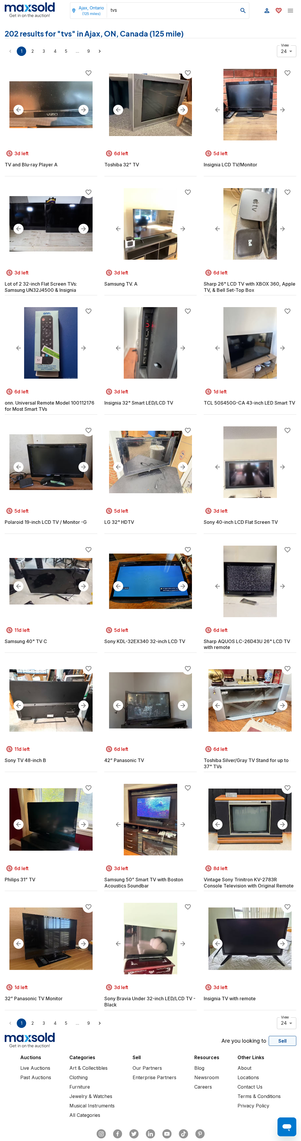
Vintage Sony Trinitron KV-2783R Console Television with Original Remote (249, 883)
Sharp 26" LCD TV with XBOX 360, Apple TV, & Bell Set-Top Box (249, 287)
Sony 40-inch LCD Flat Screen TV (241, 522)
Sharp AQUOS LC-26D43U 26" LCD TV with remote (247, 644)
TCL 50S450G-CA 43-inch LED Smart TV (249, 403)
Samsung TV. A (121, 284)
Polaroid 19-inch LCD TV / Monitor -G (46, 522)
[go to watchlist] (279, 10)
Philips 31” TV (20, 879)
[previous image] (19, 110)
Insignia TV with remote (230, 998)
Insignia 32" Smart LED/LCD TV (138, 403)
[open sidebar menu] (290, 10)
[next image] (83, 110)
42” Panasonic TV (124, 760)
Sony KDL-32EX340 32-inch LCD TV (144, 641)
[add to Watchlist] (88, 73)
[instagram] (101, 1134)
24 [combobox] (284, 51)
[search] (243, 10)
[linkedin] (150, 1134)
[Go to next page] (99, 51)
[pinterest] (200, 1134)
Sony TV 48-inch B (25, 760)
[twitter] (134, 1134)
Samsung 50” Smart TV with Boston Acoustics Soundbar (143, 883)
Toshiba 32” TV (121, 165)
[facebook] (118, 1134)
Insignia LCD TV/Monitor (230, 165)
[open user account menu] (267, 10)
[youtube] (167, 1134)
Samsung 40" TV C (26, 641)
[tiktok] (183, 1134)
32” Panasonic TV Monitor (34, 998)
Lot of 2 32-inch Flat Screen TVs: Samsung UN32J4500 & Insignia (41, 287)
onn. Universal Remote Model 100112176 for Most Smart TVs (49, 406)
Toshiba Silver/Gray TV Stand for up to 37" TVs (246, 763)
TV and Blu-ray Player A (31, 165)
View (285, 45)
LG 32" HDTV (119, 522)
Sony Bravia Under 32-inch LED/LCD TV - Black (149, 1002)
